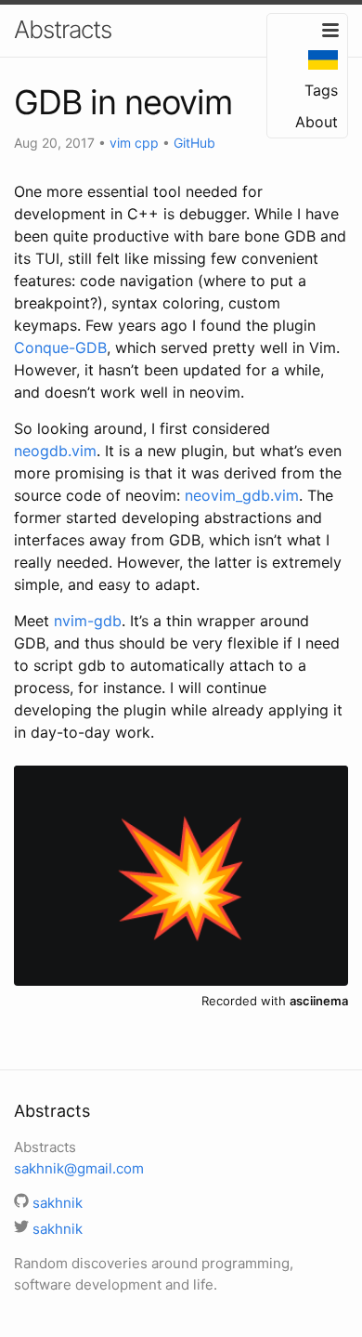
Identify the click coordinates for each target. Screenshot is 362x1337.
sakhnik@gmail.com (79, 1168)
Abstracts (62, 29)
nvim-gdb (88, 620)
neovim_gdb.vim (242, 495)
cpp (147, 143)
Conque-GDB (60, 347)
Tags (321, 90)
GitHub (194, 143)
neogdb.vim (55, 450)
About (316, 121)
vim (120, 143)
